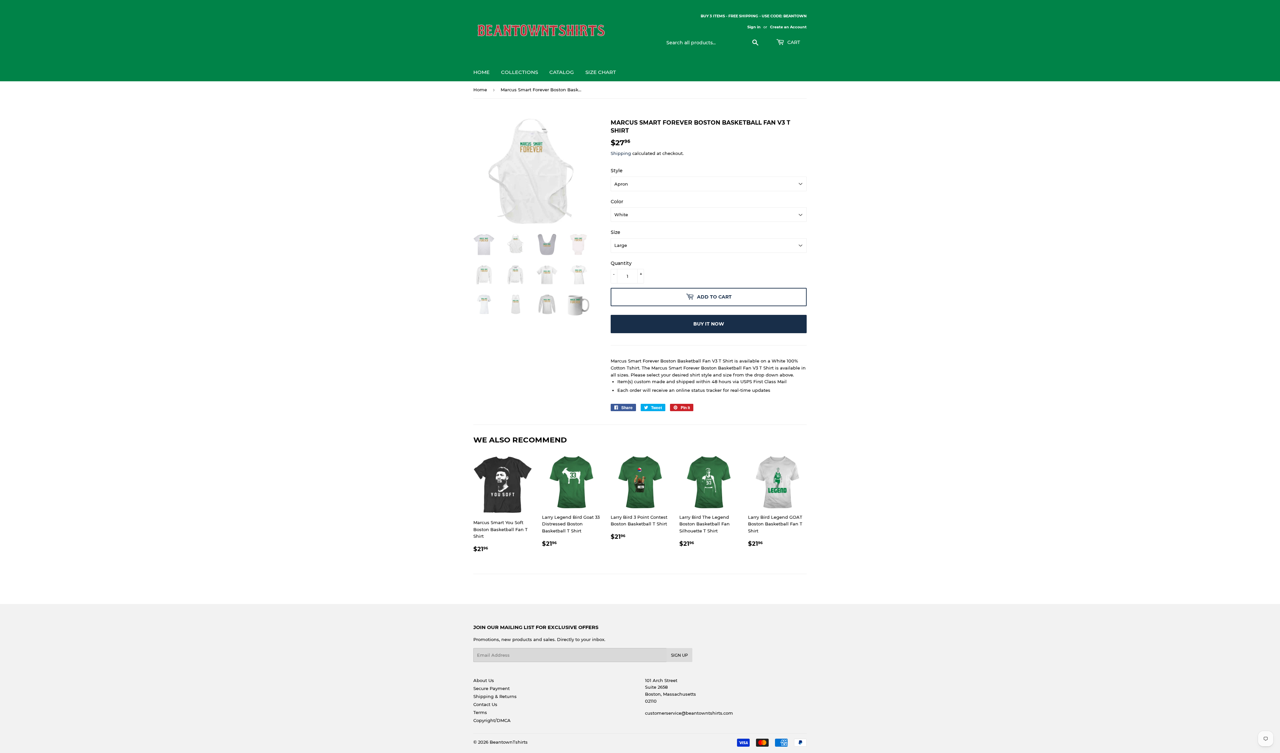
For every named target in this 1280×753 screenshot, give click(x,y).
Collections (519, 72)
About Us (483, 680)
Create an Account (788, 27)
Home (481, 72)
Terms (480, 712)
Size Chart (600, 72)
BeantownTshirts (509, 742)
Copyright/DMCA (492, 720)
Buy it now (708, 324)
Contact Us (485, 704)
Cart (793, 42)
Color (617, 202)
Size (615, 232)
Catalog (561, 72)
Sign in (754, 27)
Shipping (621, 153)
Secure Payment (491, 688)
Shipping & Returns (495, 696)
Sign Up (679, 655)
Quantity (621, 263)
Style (617, 171)
